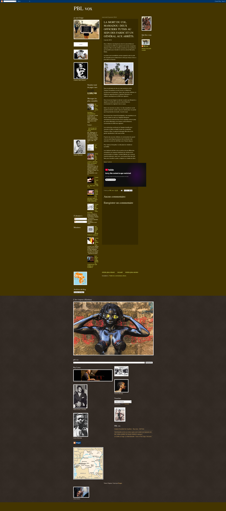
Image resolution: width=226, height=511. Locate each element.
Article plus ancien (131, 272)
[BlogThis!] (126, 190)
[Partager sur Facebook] (130, 190)
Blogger (120, 483)
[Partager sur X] (128, 190)
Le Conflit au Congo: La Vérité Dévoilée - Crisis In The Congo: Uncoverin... (133, 436)
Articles (78, 219)
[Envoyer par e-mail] (125, 190)
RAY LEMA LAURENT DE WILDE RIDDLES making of (128, 434)
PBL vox (83, 8)
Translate (126, 404)
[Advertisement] (120, 258)
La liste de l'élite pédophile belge (96, 242)
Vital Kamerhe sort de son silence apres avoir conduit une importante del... (133, 432)
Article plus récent (108, 272)
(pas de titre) (96, 146)
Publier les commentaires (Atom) (117, 275)
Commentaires (80, 221)
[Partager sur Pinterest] (131, 190)
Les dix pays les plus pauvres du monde (92, 129)
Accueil (120, 272)
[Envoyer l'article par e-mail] (121, 190)
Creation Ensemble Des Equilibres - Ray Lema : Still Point (129, 429)
